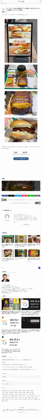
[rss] (22, 407)
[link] (14, 221)
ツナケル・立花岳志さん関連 (12, 395)
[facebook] (18, 407)
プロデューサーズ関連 (29, 395)
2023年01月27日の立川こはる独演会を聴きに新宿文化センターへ (14, 364)
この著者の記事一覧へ (26, 224)
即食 (3, 11)
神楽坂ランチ (7, 399)
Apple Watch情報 (4, 390)
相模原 (29, 397)
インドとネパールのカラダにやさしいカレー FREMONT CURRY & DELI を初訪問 (17, 367)
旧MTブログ (16, 409)
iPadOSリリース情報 (21, 390)
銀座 (32, 399)
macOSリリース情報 (5, 392)
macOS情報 (11, 392)
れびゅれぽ (26, 409)
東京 (18, 397)
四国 (9, 397)
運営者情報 (21, 409)
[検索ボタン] (41, 1)
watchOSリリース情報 (21, 392)
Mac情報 (15, 392)
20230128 (4, 362)
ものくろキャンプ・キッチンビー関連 (28, 394)
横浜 (20, 397)
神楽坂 (36, 397)
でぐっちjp (21, 1)
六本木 (38, 395)
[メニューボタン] (1, 1)
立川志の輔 (24, 399)
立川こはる (12, 399)
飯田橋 (3, 400)
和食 (6, 397)
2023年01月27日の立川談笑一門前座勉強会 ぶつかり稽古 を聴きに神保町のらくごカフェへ (19, 369)
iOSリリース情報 (11, 390)
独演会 (26, 397)
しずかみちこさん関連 (18, 394)
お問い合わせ (36, 409)
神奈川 (33, 397)
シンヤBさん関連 (4, 395)
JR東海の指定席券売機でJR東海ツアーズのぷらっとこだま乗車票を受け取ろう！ (17, 359)
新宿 (15, 397)
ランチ (35, 395)
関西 (39, 399)
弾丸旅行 (12, 397)
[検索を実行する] (39, 268)
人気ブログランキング (25, 154)
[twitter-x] (19, 407)
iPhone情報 (31, 390)
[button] (5, 196)
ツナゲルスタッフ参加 (21, 395)
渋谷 (23, 397)
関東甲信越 (35, 399)
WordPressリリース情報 (29, 392)
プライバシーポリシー (15, 410)
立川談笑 (28, 399)
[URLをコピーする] (37, 196)
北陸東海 (3, 397)
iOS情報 (16, 390)
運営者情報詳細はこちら (6, 292)
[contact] (23, 407)
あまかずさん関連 (4, 394)
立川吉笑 (16, 399)
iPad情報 (27, 390)
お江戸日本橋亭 (11, 394)
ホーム (5, 409)
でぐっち (7, 220)
